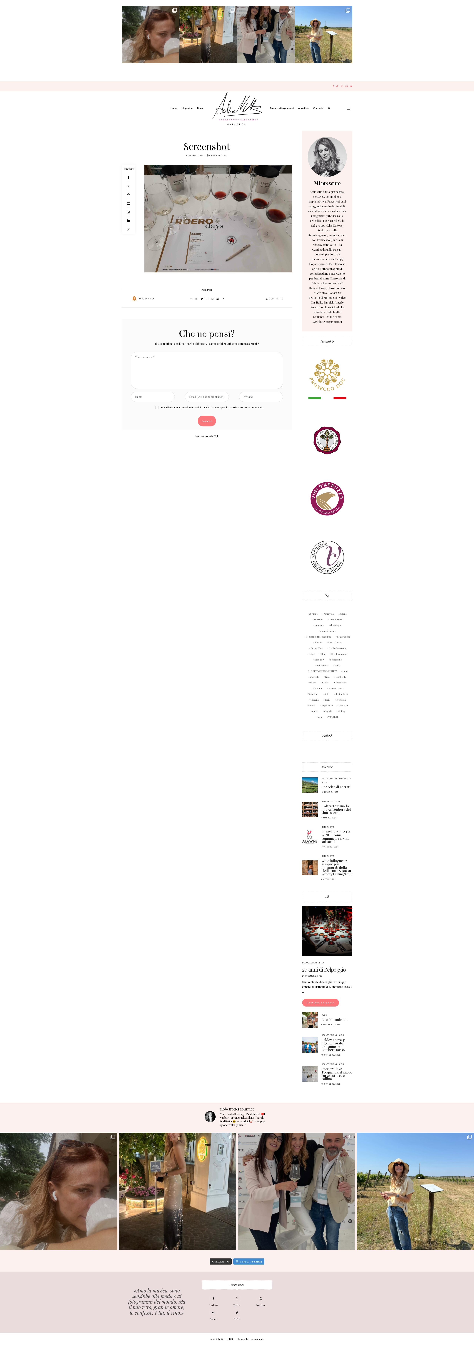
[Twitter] (341, 86)
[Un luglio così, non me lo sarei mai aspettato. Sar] (150, 34)
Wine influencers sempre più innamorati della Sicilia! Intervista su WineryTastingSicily (336, 867)
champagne (336, 625)
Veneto (314, 711)
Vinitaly (341, 711)
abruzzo (313, 613)
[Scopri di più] (327, 157)
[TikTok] (337, 86)
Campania (319, 625)
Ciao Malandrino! (334, 1019)
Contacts (318, 108)
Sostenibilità (342, 693)
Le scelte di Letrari (336, 787)
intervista (314, 676)
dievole (318, 642)
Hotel (345, 671)
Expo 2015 (319, 659)
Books (200, 108)
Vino (320, 716)
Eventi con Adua (339, 653)
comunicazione (328, 630)
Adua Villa (148, 299)
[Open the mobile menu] (348, 108)
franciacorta (322, 665)
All (327, 896)
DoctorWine (317, 648)
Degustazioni (329, 778)
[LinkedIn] (128, 220)
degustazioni (343, 636)
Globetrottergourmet (282, 108)
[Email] (128, 203)
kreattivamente (256, 1338)
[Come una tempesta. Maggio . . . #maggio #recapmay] (266, 34)
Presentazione (335, 688)
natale (325, 682)
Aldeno (343, 613)
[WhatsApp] (128, 212)
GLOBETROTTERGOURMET (322, 671)
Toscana (314, 699)
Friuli (337, 665)
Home (174, 108)
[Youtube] (351, 86)
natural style (340, 682)
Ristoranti (313, 693)
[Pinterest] (128, 194)
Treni (327, 699)
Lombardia (341, 676)
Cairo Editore (336, 619)
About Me (303, 108)
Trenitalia (341, 699)
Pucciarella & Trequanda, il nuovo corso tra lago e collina (336, 1074)
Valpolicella (327, 705)
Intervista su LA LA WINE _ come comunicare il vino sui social (335, 837)
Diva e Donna (334, 642)
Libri (327, 676)
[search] (329, 108)
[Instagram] (347, 86)
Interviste (327, 767)
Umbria (312, 705)
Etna (323, 653)
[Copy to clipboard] (128, 229)
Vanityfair (343, 705)
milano (312, 682)
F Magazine (336, 659)
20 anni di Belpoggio (324, 969)
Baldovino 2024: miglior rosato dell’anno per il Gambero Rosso (333, 1045)
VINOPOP (333, 716)
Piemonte (318, 688)
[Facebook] (333, 86)
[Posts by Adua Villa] (134, 298)
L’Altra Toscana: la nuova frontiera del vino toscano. (336, 809)
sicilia (327, 693)
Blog (325, 782)
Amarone (318, 619)
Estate (312, 653)
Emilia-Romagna (337, 648)
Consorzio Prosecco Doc (318, 636)
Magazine (187, 108)
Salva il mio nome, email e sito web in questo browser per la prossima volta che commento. (212, 407)
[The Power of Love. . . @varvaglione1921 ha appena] (323, 34)
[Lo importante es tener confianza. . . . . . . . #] (208, 34)
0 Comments (276, 299)
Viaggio (328, 711)
